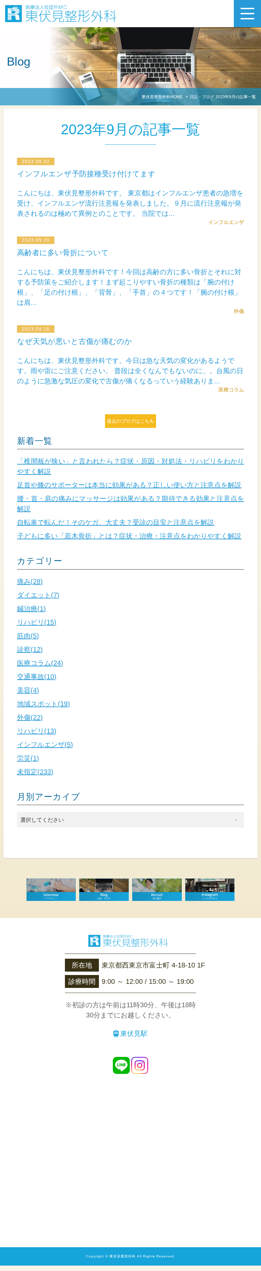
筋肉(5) (28, 636)
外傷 (239, 311)
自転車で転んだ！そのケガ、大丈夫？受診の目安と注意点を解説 (115, 522)
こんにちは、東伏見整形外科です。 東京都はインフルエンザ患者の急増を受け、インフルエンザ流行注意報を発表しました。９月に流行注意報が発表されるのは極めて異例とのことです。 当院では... (130, 203)
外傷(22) (30, 717)
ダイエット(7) (38, 595)
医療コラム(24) (40, 663)
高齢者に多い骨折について (63, 252)
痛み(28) (30, 581)
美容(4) (28, 690)
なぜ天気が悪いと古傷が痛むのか (74, 341)
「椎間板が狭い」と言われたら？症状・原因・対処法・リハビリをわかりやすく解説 (130, 466)
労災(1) (28, 758)
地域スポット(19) (43, 704)
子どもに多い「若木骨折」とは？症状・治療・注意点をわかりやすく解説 (129, 536)
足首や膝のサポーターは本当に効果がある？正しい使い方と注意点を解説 (129, 485)
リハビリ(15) (36, 622)
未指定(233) (35, 772)
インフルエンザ (226, 222)
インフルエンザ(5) (45, 744)
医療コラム (231, 390)
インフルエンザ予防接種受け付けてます (86, 174)
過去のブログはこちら (130, 421)
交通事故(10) (36, 676)
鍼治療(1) (31, 608)
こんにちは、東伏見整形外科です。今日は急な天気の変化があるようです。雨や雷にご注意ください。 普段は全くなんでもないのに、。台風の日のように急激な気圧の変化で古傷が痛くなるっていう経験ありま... (130, 371)
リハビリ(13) (36, 731)
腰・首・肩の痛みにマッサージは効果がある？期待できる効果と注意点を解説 (130, 503)
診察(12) (30, 649)
